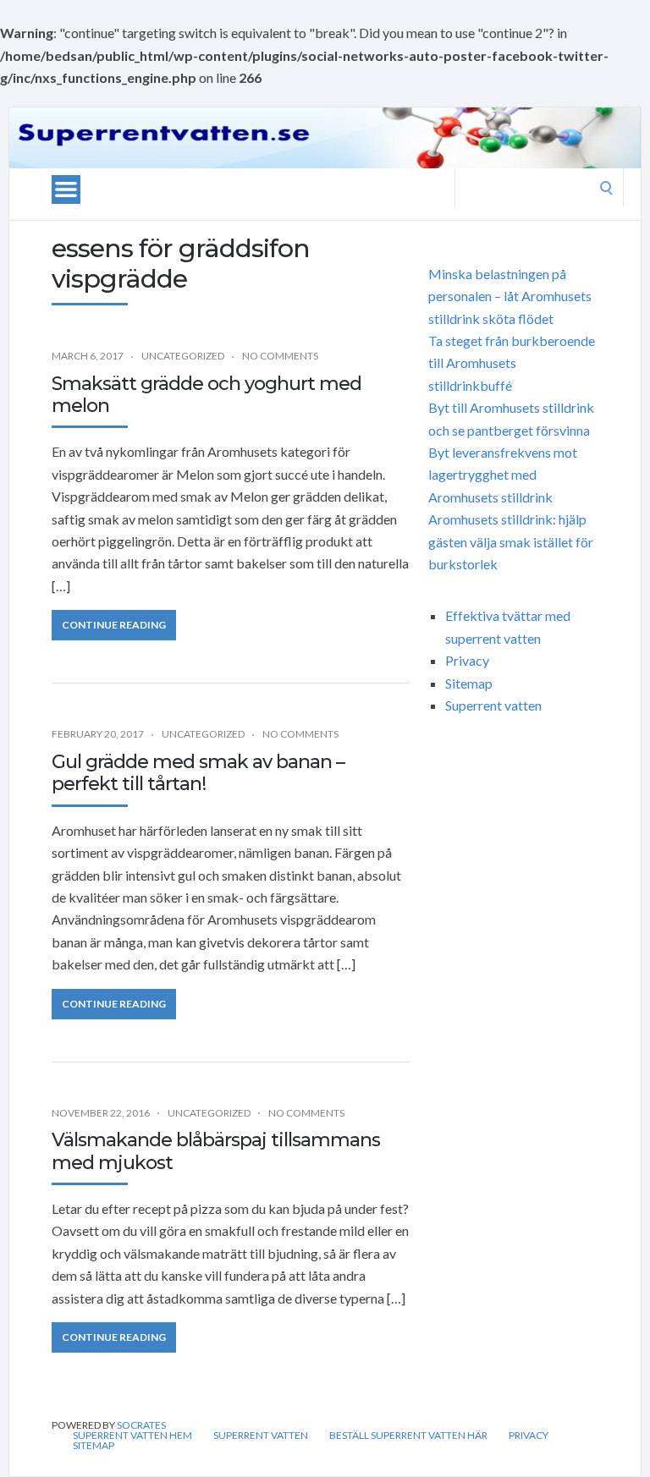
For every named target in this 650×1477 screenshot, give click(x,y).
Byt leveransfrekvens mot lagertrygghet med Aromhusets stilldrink (502, 474)
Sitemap (469, 683)
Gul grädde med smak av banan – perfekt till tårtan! (198, 772)
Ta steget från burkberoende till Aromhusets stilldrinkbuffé (511, 362)
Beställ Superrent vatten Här (408, 1435)
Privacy (467, 660)
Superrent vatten (493, 705)
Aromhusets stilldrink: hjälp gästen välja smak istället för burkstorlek (510, 541)
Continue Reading (114, 624)
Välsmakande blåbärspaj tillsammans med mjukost (216, 1150)
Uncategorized (182, 355)
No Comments (280, 355)
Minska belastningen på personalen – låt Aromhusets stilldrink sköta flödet (510, 296)
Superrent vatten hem (132, 1435)
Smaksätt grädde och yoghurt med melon (206, 394)
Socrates (141, 1425)
